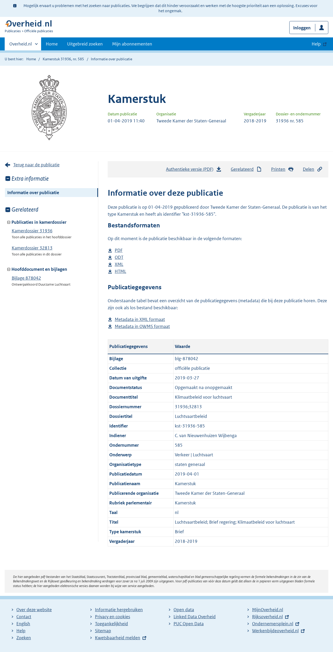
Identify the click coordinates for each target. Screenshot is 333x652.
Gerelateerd (242, 169)
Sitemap (103, 631)
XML (119, 264)
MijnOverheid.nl (267, 610)
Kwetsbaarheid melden (117, 638)
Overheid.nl (20, 45)
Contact (23, 617)
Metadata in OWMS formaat (142, 327)
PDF (119, 250)
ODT (119, 257)
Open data (184, 610)
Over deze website (34, 610)
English (23, 624)
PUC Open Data (189, 624)
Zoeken (23, 638)
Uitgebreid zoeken (85, 44)
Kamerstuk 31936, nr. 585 (63, 59)
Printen (278, 169)
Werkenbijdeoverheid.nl (275, 631)
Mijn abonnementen (132, 44)
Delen (308, 169)
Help (20, 631)
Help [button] (316, 44)
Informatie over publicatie (33, 192)
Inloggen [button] (302, 28)
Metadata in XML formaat (140, 320)
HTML (120, 271)
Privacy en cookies (112, 617)
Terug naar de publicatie (36, 165)
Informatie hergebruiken (119, 610)
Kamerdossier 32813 (32, 248)
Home (52, 44)
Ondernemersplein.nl (272, 624)
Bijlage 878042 (26, 278)
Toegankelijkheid (111, 624)
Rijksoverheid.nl (267, 617)
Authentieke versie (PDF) (191, 170)
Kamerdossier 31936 (32, 231)
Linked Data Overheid (195, 617)
